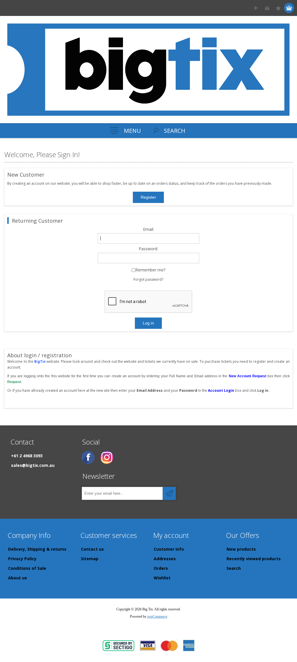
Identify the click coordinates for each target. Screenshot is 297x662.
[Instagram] (106, 457)
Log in (267, 8)
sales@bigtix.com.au (33, 465)
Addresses (165, 558)
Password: (148, 248)
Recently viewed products (254, 558)
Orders (161, 568)
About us (17, 578)
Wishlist (162, 578)
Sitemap (89, 558)
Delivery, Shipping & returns (37, 549)
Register (256, 8)
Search (234, 568)
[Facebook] (88, 457)
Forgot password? (148, 279)
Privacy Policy (22, 558)
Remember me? (150, 270)
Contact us (92, 549)
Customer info (169, 549)
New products (241, 549)
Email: (148, 229)
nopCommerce (157, 616)
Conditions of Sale (27, 568)
